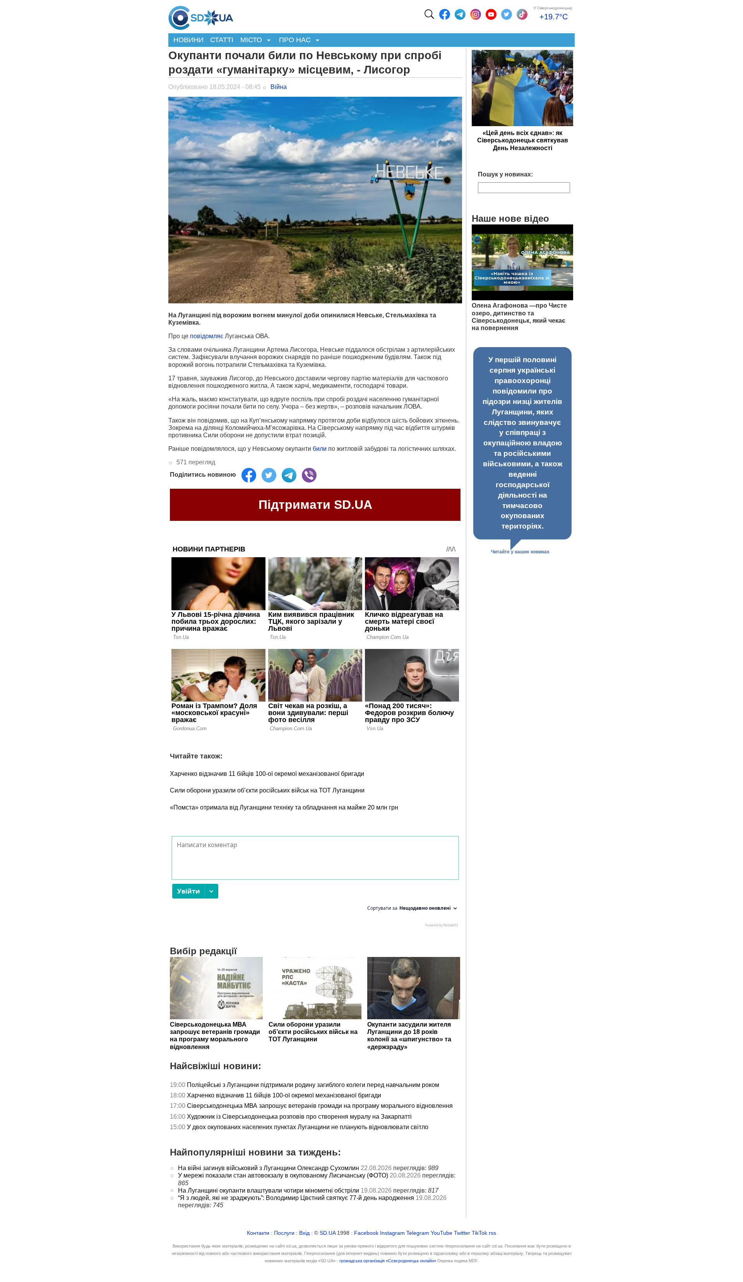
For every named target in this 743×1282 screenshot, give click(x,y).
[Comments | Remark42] (315, 883)
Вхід (304, 1233)
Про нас (293, 40)
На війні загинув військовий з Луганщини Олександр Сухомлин (268, 1168)
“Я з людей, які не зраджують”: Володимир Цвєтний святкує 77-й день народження (296, 1198)
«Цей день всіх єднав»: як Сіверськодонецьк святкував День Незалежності (522, 140)
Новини (188, 40)
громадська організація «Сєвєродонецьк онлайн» (387, 1260)
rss (492, 1233)
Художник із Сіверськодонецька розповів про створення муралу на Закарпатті (299, 1116)
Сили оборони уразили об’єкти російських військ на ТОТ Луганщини (267, 790)
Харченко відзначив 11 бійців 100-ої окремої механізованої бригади (267, 773)
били (319, 448)
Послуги (284, 1233)
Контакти (258, 1233)
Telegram (417, 1233)
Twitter (462, 1233)
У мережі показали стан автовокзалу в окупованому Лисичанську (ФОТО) (283, 1175)
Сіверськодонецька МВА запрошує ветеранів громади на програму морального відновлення (320, 1105)
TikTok (479, 1233)
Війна (278, 87)
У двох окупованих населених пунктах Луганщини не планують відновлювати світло (307, 1127)
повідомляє (206, 336)
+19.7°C (553, 16)
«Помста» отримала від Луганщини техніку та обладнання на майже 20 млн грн (284, 807)
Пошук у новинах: (505, 174)
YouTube (441, 1233)
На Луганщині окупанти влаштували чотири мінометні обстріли (268, 1190)
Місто (249, 40)
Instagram (392, 1233)
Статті (221, 40)
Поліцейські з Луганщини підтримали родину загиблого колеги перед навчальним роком (313, 1085)
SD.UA (328, 1233)
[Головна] (200, 16)
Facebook (366, 1233)
